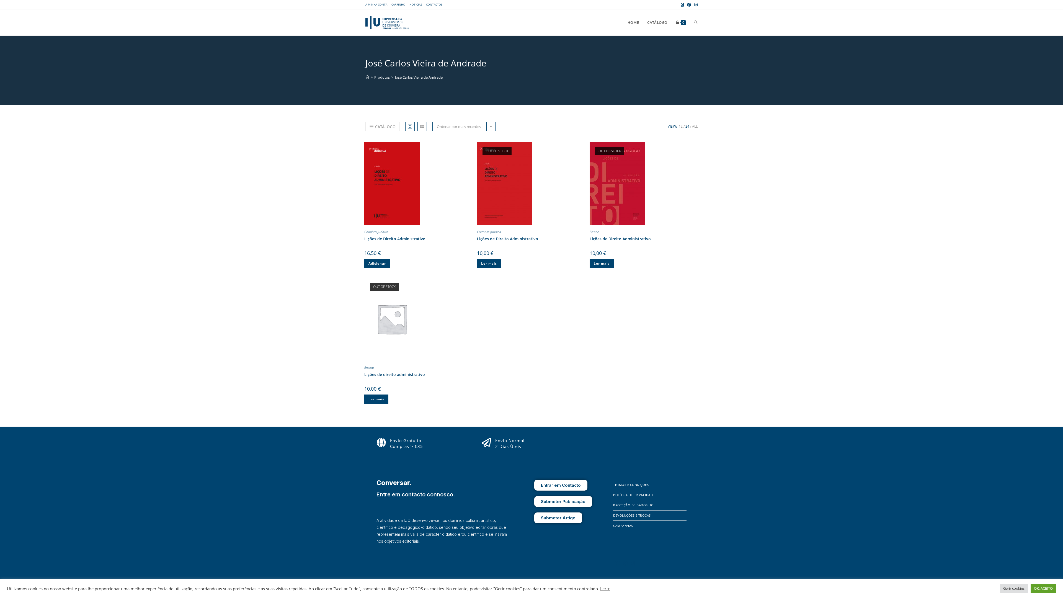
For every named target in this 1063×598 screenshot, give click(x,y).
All (695, 126)
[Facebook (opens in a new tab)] (689, 4)
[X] (633, 563)
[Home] (367, 77)
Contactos (434, 4)
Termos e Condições (631, 485)
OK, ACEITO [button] (1043, 588)
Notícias (415, 4)
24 (687, 126)
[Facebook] (617, 563)
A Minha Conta (376, 4)
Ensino (594, 232)
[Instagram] (625, 563)
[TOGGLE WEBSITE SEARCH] (696, 22)
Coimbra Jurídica (376, 232)
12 (681, 126)
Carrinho (398, 4)
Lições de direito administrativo (394, 374)
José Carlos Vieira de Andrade (419, 77)
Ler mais (489, 263)
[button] (468, 147)
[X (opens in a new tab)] (682, 4)
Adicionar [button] (377, 263)
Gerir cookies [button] (1014, 588)
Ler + (605, 588)
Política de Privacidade (634, 495)
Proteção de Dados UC (633, 505)
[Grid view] (410, 126)
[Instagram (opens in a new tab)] (695, 4)
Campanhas (623, 526)
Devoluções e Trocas (632, 515)
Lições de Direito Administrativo (394, 238)
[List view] (422, 126)
